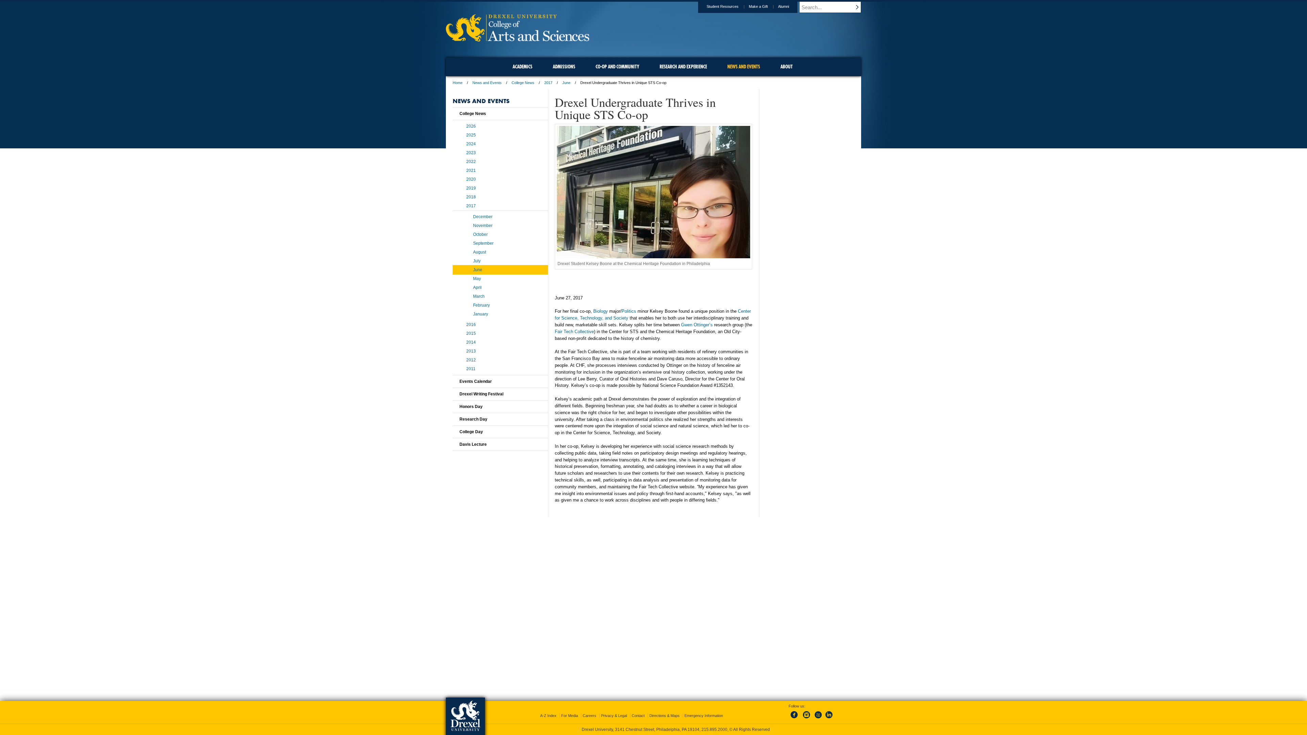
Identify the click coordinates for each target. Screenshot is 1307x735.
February (481, 305)
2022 (471, 161)
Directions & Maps (664, 716)
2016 (471, 324)
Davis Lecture (473, 444)
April (477, 287)
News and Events (487, 83)
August (479, 252)
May (477, 278)
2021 (471, 170)
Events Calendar (475, 381)
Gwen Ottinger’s (697, 324)
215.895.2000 (714, 729)
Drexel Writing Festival (481, 394)
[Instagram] (807, 719)
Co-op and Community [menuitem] (617, 67)
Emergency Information (703, 716)
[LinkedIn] (829, 719)
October (480, 234)
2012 (471, 360)
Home (458, 83)
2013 (471, 351)
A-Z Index (548, 716)
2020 (471, 179)
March (479, 296)
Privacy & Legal (614, 716)
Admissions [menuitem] (564, 67)
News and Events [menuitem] (743, 67)
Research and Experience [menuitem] (683, 67)
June (566, 83)
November (483, 225)
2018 (471, 197)
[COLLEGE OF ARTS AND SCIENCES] (517, 39)
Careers (589, 716)
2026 (471, 126)
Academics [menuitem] (522, 67)
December (483, 216)
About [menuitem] (786, 67)
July (477, 261)
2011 (470, 368)
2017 (548, 83)
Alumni (783, 6)
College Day (471, 431)
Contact (638, 716)
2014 (471, 342)
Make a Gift (758, 6)
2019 (471, 188)
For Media (569, 716)
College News (523, 83)
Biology (600, 311)
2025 (471, 135)
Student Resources (723, 6)
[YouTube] (818, 719)
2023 (471, 152)
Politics (629, 311)
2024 (471, 144)
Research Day (473, 419)
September (483, 243)
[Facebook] (795, 719)
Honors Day (471, 406)
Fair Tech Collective (574, 331)
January (480, 314)
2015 (471, 333)
